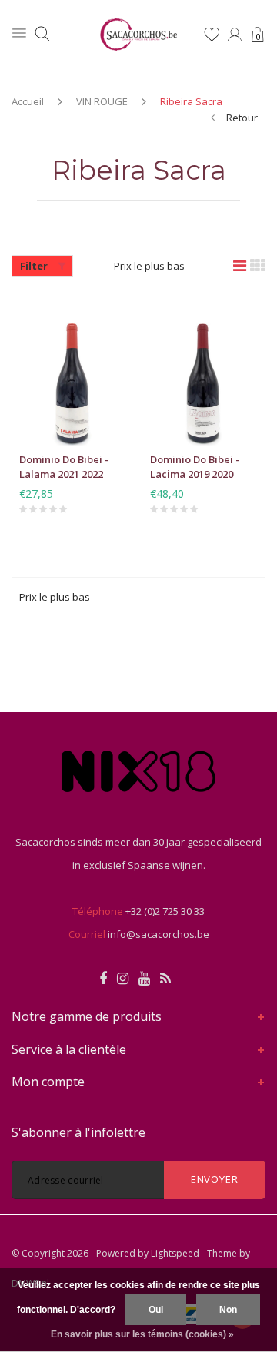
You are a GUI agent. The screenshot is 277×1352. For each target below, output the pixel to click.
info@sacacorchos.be (158, 934)
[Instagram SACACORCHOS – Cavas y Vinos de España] (122, 979)
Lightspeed (175, 1253)
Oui (156, 1309)
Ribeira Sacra (191, 101)
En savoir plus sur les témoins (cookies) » (142, 1334)
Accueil (28, 101)
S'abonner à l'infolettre (78, 1132)
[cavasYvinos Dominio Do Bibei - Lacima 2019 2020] (204, 372)
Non (228, 1309)
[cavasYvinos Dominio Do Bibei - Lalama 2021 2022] (73, 372)
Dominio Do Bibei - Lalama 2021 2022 (63, 466)
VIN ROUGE (102, 101)
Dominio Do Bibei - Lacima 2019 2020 (194, 466)
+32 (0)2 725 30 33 (165, 911)
